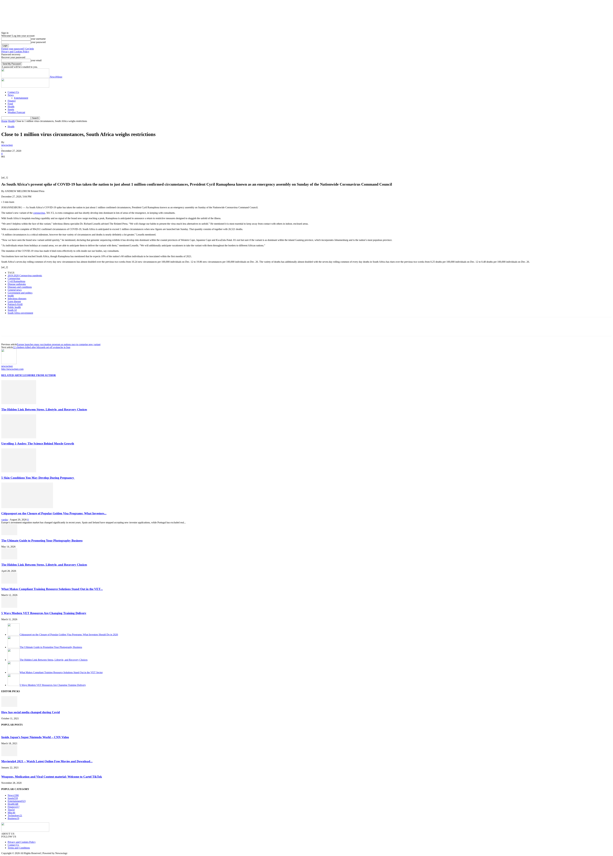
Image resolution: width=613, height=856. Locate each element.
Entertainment (21, 98)
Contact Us (13, 92)
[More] (52, 161)
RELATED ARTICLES (14, 375)
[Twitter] (18, 161)
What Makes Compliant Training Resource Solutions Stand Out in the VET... (52, 589)
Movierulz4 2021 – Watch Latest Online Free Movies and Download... (47, 761)
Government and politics (20, 292)
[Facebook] (6, 161)
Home (4, 121)
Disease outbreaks (17, 284)
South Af (12, 310)
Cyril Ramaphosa (16, 281)
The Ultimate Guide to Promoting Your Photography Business (42, 540)
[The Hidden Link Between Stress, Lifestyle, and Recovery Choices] (18, 403)
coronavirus (39, 212)
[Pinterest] (29, 161)
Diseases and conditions (20, 287)
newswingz (7, 145)
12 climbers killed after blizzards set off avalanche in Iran (41, 347)
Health (11, 106)
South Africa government (20, 313)
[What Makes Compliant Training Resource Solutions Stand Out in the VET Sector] (9, 582)
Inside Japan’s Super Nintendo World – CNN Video (35, 737)
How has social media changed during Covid (30, 712)
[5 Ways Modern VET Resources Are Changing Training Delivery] (9, 607)
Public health (14, 307)
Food (10, 103)
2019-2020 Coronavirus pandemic (25, 275)
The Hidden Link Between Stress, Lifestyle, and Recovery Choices (44, 409)
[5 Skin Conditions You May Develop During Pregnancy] (18, 471)
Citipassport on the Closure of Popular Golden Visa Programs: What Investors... (53, 513)
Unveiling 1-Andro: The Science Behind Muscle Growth (37, 443)
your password (38, 42)
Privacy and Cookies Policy (15, 51)
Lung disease (14, 301)
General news (15, 290)
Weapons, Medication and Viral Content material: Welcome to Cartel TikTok (51, 776)
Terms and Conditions (19, 847)
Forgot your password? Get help (17, 48)
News (11, 95)
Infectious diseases (17, 298)
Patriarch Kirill (15, 304)
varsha (4, 519)
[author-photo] (9, 363)
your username (38, 38)
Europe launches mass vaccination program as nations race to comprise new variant (58, 344)
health (11, 295)
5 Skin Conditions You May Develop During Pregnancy (38, 477)
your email (36, 60)
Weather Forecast (16, 112)
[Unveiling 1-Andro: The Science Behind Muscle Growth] (18, 437)
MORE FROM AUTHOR (42, 375)
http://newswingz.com (12, 369)
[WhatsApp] (41, 161)
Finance (12, 100)
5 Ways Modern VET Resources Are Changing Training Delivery (43, 613)
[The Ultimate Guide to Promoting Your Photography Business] (9, 534)
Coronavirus (14, 278)
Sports (11, 109)
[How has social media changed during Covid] (9, 706)
